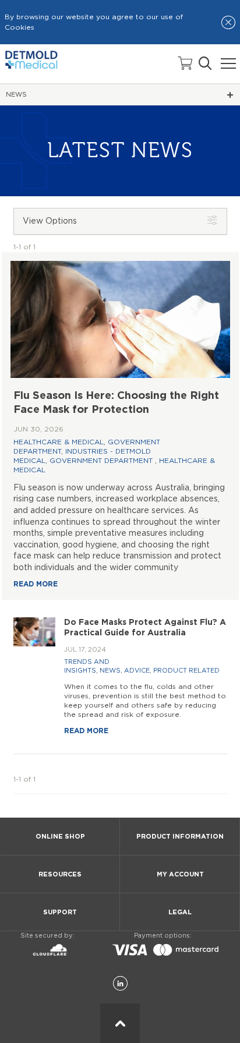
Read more (35, 584)
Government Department (102, 460)
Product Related (186, 670)
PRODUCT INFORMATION (180, 836)
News (110, 670)
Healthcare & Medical (58, 442)
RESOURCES (60, 874)
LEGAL (180, 912)
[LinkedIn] (120, 984)
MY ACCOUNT (180, 874)
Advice (137, 670)
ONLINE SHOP (60, 836)
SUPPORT (60, 912)
